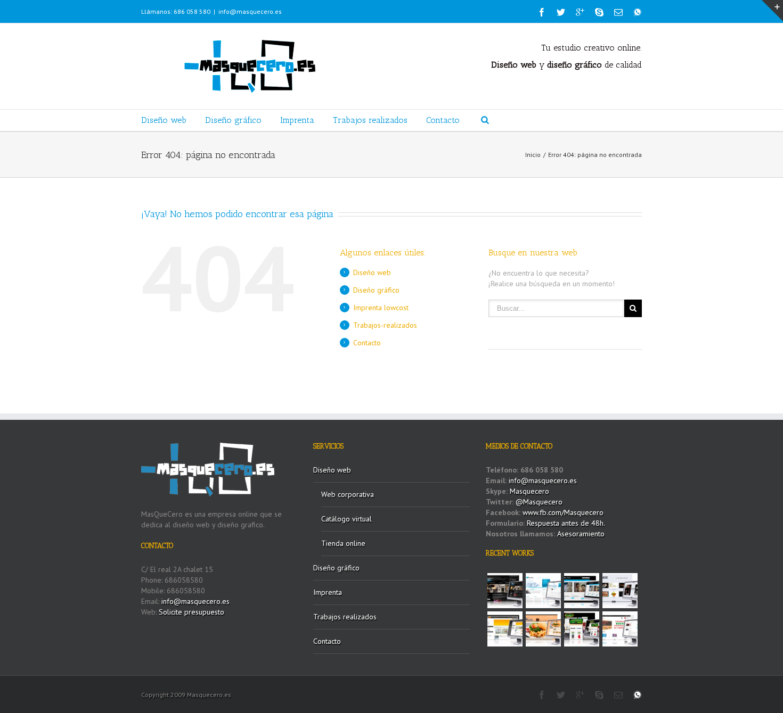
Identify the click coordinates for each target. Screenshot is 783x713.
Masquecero (529, 491)
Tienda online (343, 543)
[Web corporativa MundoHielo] (543, 590)
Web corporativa (347, 494)
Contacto (443, 120)
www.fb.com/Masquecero (561, 512)
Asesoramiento (581, 533)
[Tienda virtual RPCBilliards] (581, 629)
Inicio (533, 155)
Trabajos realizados (370, 120)
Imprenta (297, 120)
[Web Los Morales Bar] (543, 629)
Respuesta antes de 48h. (566, 523)
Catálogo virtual (346, 519)
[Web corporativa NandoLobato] (620, 590)
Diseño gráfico (233, 120)
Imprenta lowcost (381, 307)
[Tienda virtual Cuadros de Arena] (581, 590)
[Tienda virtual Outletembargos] (620, 629)
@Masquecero (539, 502)
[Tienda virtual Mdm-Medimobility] (505, 629)
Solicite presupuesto (191, 612)
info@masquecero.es (250, 11)
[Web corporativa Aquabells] (505, 590)
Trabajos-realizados (385, 325)
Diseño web (163, 120)
